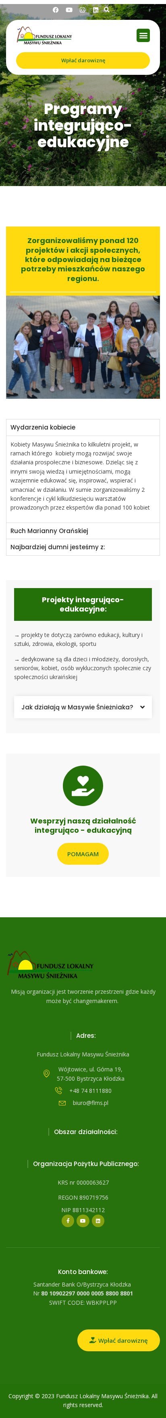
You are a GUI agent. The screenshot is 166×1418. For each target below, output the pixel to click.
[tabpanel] (83, 479)
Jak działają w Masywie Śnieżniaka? (77, 707)
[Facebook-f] (68, 1221)
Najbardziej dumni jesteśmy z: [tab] (57, 547)
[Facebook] (56, 10)
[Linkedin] (96, 10)
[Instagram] (82, 10)
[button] (107, 10)
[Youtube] (83, 1221)
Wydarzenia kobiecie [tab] (42, 427)
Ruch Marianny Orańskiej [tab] (49, 531)
